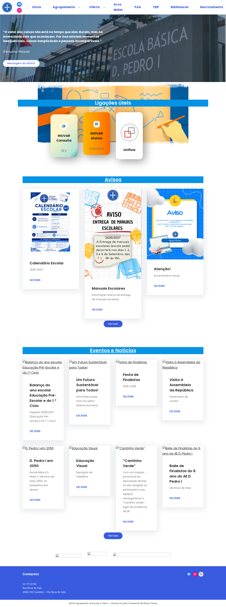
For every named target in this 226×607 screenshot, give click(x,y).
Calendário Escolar (47, 263)
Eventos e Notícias (113, 350)
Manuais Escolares (108, 288)
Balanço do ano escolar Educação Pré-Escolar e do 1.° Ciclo (43, 395)
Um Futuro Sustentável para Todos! (87, 384)
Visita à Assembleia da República (181, 384)
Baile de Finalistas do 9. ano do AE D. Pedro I (183, 473)
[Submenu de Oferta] (104, 7)
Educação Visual (85, 463)
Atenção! (162, 268)
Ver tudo (113, 324)
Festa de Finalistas (131, 377)
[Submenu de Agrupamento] (79, 7)
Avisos (113, 179)
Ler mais (35, 279)
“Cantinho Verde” (132, 463)
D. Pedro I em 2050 (41, 463)
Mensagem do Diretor (21, 63)
